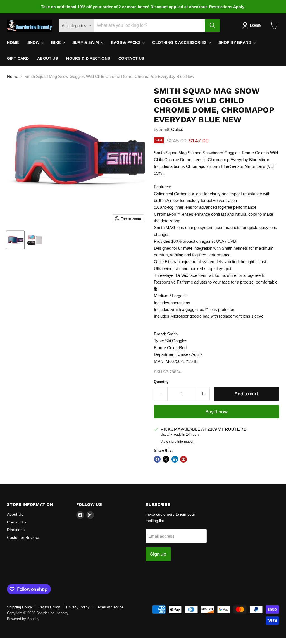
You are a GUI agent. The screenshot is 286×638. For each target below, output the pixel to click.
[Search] (212, 25)
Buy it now (216, 412)
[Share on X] (166, 459)
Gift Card (18, 58)
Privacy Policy (78, 607)
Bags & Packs (126, 42)
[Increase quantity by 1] (203, 394)
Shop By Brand (235, 42)
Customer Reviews (23, 537)
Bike (56, 42)
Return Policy (49, 607)
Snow (34, 42)
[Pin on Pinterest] (183, 459)
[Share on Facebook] (157, 459)
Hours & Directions (88, 58)
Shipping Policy (19, 607)
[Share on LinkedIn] (174, 459)
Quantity (161, 382)
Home (13, 42)
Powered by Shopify (23, 619)
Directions (16, 529)
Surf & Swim (86, 42)
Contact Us (131, 58)
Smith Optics (171, 129)
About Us (47, 58)
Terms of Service (109, 607)
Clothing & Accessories (180, 42)
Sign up (158, 554)
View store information (177, 442)
